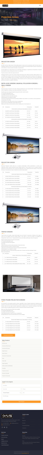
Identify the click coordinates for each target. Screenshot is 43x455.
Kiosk (3, 358)
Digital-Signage (5, 363)
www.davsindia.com (6, 424)
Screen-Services (4, 437)
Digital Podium (4, 350)
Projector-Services (4, 435)
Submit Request (21, 401)
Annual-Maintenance (5, 444)
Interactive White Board (6, 345)
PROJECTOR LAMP (5, 373)
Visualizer (4, 368)
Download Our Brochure (8, 335)
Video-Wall (4, 360)
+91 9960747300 (6, 423)
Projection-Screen (5, 370)
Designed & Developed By (21, 453)
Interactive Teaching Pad (6, 355)
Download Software (25, 425)
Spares (2, 439)
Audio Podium (4, 353)
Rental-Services (4, 443)
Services (23, 423)
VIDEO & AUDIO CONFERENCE (7, 365)
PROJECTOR (4, 343)
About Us (24, 420)
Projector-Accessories (6, 375)
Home (23, 418)
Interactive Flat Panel (6, 348)
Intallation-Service (4, 441)
